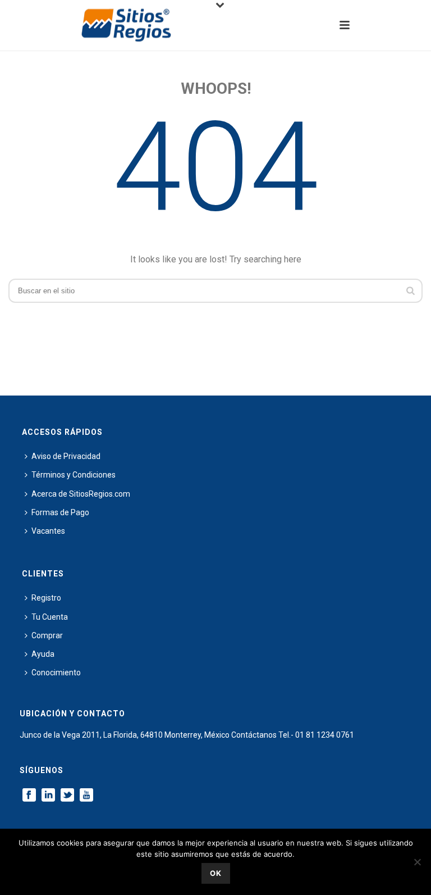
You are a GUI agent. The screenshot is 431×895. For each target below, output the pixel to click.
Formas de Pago (60, 512)
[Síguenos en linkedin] (48, 795)
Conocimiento (56, 672)
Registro (46, 597)
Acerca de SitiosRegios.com (80, 493)
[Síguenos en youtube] (86, 795)
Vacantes (48, 530)
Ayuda (42, 653)
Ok (216, 873)
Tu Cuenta (49, 616)
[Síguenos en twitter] (67, 795)
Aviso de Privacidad (65, 456)
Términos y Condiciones (73, 474)
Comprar (47, 635)
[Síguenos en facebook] (29, 795)
